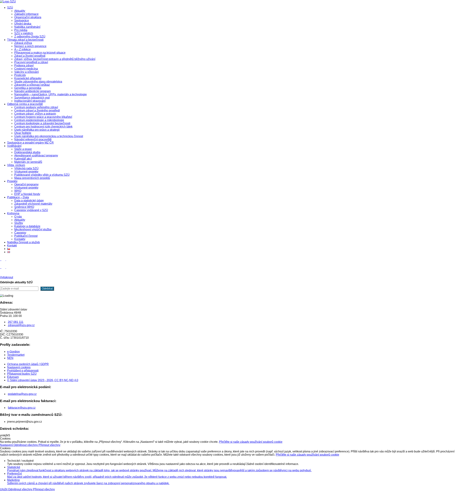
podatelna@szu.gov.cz (22, 393)
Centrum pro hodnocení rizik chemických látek (43, 126)
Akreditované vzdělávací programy (36, 155)
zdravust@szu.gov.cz (21, 325)
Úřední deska (22, 23)
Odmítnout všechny (26, 445)
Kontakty (19, 239)
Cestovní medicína (26, 68)
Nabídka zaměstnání (27, 26)
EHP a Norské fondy (27, 194)
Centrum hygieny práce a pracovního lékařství (43, 116)
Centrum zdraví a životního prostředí (37, 110)
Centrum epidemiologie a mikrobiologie (39, 120)
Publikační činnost (25, 235)
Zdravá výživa (23, 42)
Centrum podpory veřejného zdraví (36, 107)
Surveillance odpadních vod (32, 97)
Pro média (20, 30)
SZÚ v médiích (23, 33)
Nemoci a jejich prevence (30, 46)
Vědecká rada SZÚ (26, 168)
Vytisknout (6, 277)
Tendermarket (15, 354)
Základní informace (26, 14)
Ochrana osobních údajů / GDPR (28, 364)
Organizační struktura (27, 17)
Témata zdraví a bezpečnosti (25, 39)
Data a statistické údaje (29, 200)
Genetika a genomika (27, 87)
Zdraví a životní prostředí (29, 55)
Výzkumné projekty (26, 171)
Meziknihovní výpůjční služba (32, 229)
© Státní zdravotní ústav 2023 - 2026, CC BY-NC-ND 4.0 (42, 380)
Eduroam (13, 376)
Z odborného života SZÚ (29, 36)
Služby (18, 223)
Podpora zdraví (24, 65)
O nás (18, 216)
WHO (17, 190)
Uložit (4, 489)
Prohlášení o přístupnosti (23, 370)
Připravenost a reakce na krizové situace (40, 52)
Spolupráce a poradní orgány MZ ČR (30, 142)
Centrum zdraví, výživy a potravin (35, 113)
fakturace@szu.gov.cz (22, 407)
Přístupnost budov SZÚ (22, 373)
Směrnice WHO (24, 206)
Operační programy (26, 184)
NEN (10, 358)
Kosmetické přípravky (27, 78)
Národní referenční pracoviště (33, 139)
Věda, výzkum (16, 165)
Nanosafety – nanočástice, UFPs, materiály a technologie (50, 94)
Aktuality (19, 10)
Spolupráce (21, 20)
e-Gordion (13, 351)
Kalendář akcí (23, 158)
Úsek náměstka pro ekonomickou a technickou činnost (48, 136)
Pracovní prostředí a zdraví (31, 62)
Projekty (12, 181)
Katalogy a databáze (27, 226)
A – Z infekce (22, 49)
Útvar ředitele (22, 132)
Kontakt (12, 245)
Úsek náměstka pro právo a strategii (37, 129)
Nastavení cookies (19, 367)
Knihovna (13, 213)
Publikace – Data (18, 197)
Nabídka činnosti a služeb (23, 242)
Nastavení (7, 445)
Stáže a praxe (23, 149)
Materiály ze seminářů (28, 161)
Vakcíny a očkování (26, 71)
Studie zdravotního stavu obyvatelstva (38, 81)
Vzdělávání (14, 145)
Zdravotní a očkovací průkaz (32, 84)
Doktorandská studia (27, 152)
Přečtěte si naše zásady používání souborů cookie (250, 441)
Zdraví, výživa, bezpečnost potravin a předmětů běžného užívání (54, 59)
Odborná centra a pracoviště (25, 104)
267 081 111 (15, 321)
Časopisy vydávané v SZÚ (31, 210)
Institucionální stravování (30, 100)
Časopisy (20, 232)
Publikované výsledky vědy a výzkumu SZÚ (42, 174)
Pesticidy (20, 75)
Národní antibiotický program (32, 91)
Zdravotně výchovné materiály (33, 203)
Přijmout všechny (49, 445)
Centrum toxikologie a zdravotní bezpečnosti (42, 123)
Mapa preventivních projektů (32, 178)
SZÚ (10, 7)
